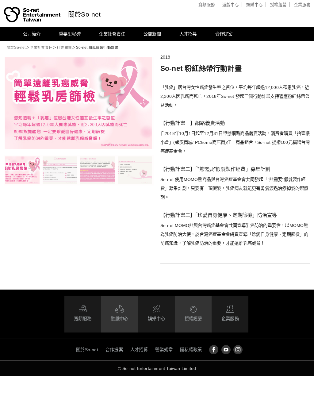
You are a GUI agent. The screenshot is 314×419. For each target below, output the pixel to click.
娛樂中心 (254, 4)
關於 (16, 47)
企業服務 (302, 4)
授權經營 (278, 4)
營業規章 (164, 349)
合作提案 (224, 34)
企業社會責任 (112, 34)
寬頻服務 (206, 4)
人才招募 (188, 34)
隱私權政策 (191, 349)
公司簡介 (31, 34)
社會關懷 (64, 47)
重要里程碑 (70, 34)
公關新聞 (152, 34)
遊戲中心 (230, 4)
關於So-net (84, 14)
